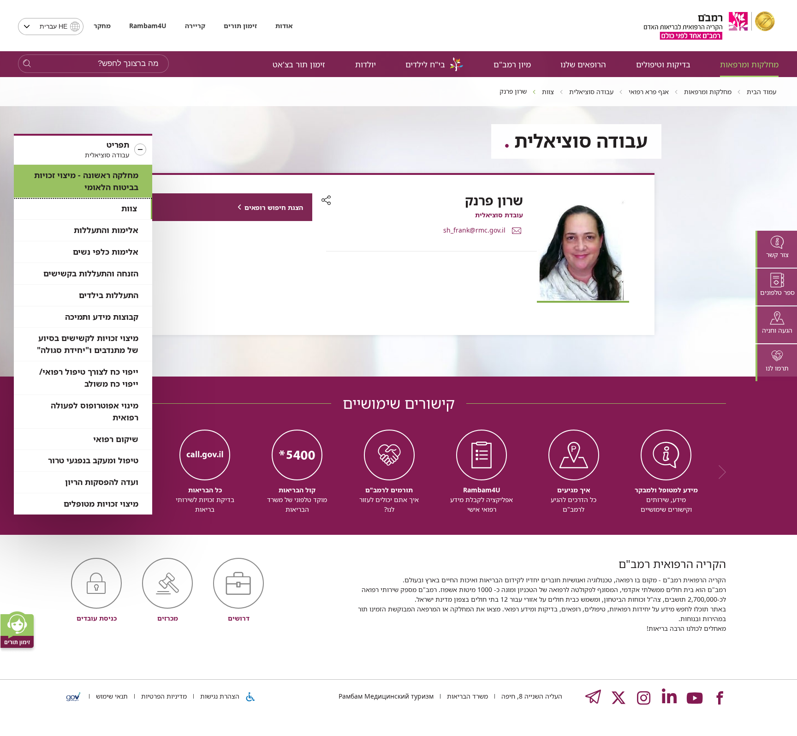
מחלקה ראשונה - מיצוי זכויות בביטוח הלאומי (86, 181)
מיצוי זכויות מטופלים (101, 503)
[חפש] (27, 64)
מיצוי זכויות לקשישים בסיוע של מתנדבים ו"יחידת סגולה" (87, 344)
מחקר (102, 25)
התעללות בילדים (108, 295)
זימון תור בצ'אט (299, 64)
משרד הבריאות (466, 696)
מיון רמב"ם (512, 64)
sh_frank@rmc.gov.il (474, 230)
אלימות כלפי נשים (105, 251)
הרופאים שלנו (583, 64)
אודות (283, 25)
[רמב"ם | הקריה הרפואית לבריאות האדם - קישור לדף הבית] (709, 25)
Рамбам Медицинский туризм (386, 696)
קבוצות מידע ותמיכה (101, 316)
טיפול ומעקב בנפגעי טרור (93, 460)
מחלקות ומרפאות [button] (749, 64)
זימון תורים (240, 25)
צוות (129, 208)
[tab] (776, 249)
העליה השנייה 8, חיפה (531, 696)
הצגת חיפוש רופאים (273, 207)
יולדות (365, 64)
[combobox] (50, 26)
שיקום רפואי (115, 439)
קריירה (195, 25)
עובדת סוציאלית (499, 214)
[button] (83, 150)
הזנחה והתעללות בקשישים (90, 273)
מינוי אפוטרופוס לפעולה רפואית (94, 411)
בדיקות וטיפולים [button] (663, 64)
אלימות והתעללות (106, 230)
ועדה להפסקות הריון (101, 482)
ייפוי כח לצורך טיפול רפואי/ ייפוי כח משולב (88, 377)
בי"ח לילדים (425, 64)
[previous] (719, 472)
